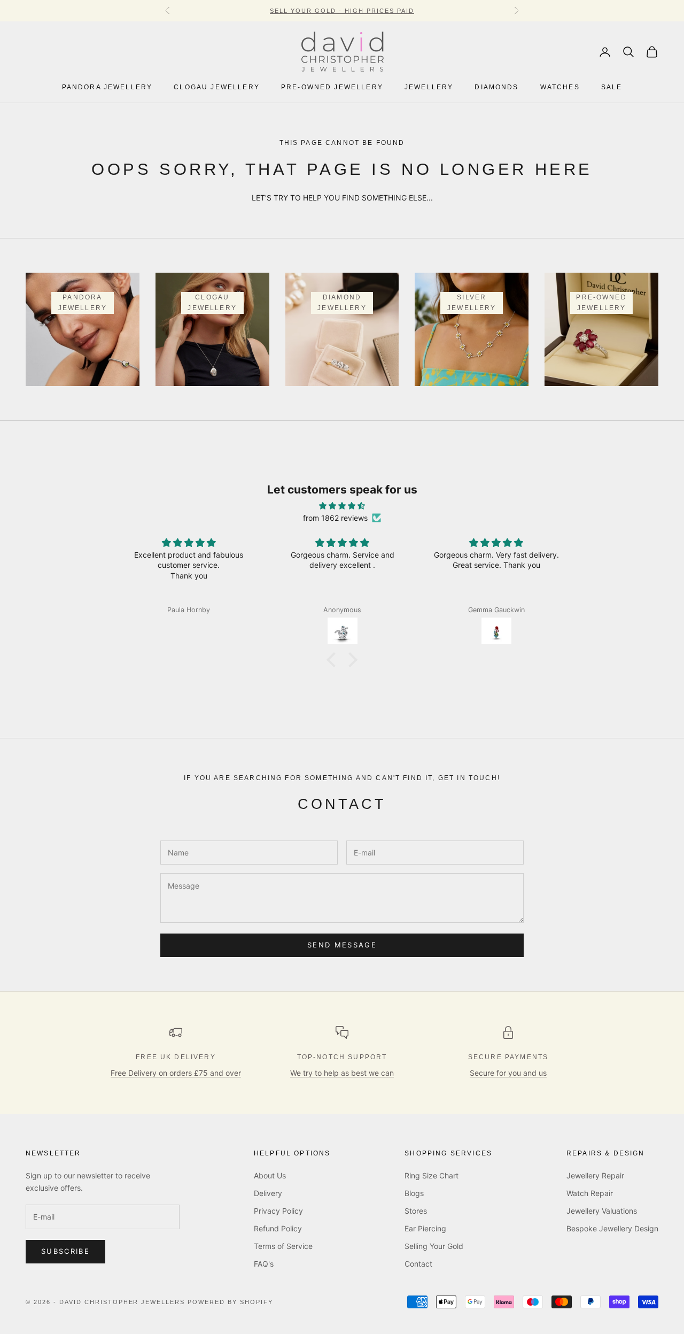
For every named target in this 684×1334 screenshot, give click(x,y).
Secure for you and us (508, 1072)
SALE (612, 87)
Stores (416, 1210)
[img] (342, 505)
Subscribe (65, 1251)
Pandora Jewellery (107, 87)
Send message (342, 944)
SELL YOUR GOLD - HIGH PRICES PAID (342, 10)
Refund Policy (278, 1228)
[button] (334, 659)
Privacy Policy (278, 1210)
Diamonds (496, 87)
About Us (270, 1175)
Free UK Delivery (176, 1057)
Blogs (414, 1193)
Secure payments (508, 1057)
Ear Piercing (425, 1228)
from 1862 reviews (335, 517)
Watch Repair (589, 1193)
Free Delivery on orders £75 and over (176, 1072)
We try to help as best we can (342, 1072)
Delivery (268, 1193)
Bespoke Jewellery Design (612, 1228)
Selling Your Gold (434, 1246)
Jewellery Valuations (601, 1210)
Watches (560, 87)
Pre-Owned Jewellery (332, 87)
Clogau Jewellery (217, 87)
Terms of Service (283, 1246)
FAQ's (264, 1263)
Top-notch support (342, 1057)
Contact (418, 1263)
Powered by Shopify (230, 1302)
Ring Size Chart (431, 1175)
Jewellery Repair (595, 1175)
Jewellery (429, 87)
